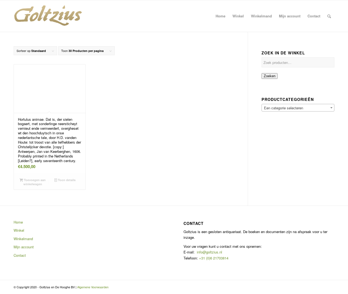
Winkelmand (23, 238)
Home (18, 222)
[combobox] (298, 108)
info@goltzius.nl (209, 252)
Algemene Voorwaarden (92, 287)
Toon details (66, 180)
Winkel (19, 230)
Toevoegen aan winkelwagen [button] (34, 182)
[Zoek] (329, 16)
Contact (20, 255)
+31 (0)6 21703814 (213, 258)
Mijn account (24, 246)
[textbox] (298, 108)
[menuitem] (220, 16)
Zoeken (269, 76)
